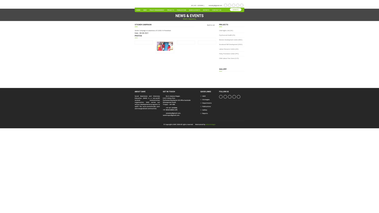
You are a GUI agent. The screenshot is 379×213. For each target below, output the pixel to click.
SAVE (145, 10)
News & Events (194, 10)
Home (138, 10)
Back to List (211, 25)
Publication (181, 10)
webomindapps (210, 124)
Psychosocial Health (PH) (227, 35)
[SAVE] (165, 46)
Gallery (204, 110)
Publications (206, 106)
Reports (206, 10)
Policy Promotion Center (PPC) (229, 54)
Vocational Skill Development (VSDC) (231, 44)
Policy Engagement (157, 10)
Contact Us (216, 10)
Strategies (206, 99)
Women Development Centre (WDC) (230, 40)
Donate (236, 10)
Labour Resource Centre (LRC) (229, 49)
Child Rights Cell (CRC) (226, 30)
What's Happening (189, 19)
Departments (207, 103)
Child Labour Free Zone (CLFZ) (229, 58)
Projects (170, 10)
